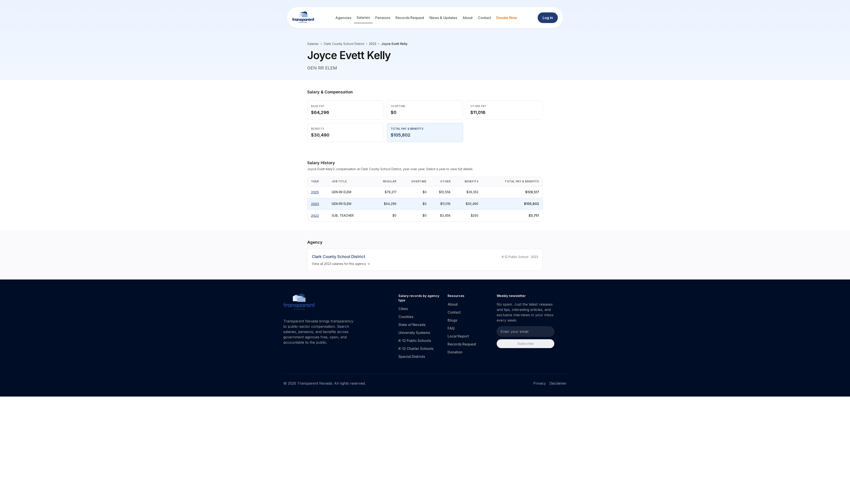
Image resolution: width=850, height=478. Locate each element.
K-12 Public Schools (414, 340)
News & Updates (443, 17)
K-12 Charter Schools (415, 348)
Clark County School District (344, 44)
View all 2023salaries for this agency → (341, 264)
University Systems (414, 332)
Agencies (343, 17)
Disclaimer (558, 383)
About (467, 17)
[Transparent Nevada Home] (299, 302)
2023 (315, 204)
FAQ (451, 328)
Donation (455, 352)
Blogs (452, 320)
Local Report (458, 336)
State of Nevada (411, 324)
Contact (484, 17)
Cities (403, 308)
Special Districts (411, 356)
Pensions (382, 17)
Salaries (363, 17)
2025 (315, 192)
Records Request (410, 17)
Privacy (539, 383)
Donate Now (506, 17)
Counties (405, 316)
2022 (315, 216)
